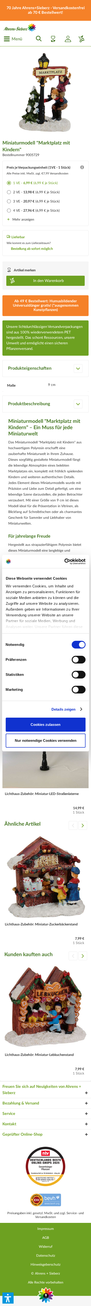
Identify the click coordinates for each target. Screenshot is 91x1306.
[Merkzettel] (51, 39)
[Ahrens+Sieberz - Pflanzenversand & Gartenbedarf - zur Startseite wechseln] (20, 27)
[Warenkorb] (79, 39)
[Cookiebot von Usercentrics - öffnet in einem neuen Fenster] (64, 561)
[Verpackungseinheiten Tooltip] (82, 168)
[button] (8, 1298)
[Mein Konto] (66, 39)
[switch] (78, 660)
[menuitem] (13, 39)
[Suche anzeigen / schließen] (37, 39)
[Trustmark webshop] (45, 1200)
